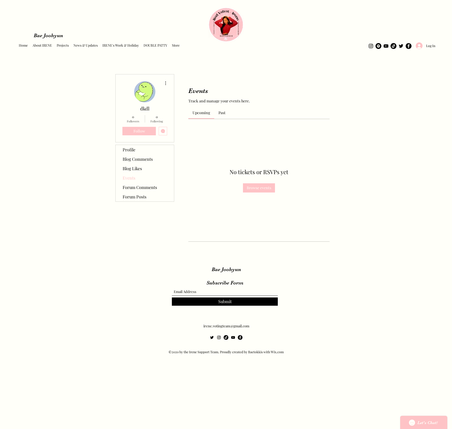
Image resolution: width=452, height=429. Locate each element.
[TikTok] (393, 46)
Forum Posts (134, 197)
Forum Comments (140, 187)
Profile (129, 149)
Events (129, 178)
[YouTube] (386, 46)
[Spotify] (378, 46)
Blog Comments (138, 159)
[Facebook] (409, 46)
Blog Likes (132, 168)
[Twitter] (401, 46)
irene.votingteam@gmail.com (226, 326)
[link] (201, 112)
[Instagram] (371, 46)
